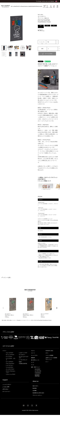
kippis (20, 361)
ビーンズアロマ (9, 361)
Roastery (19, 320)
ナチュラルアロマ (10, 363)
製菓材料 (33, 357)
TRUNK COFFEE (23, 363)
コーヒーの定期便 (49, 355)
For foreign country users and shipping (45, 1)
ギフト (47, 353)
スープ (32, 362)
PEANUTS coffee (49, 350)
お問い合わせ (5, 389)
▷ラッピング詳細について (44, 180)
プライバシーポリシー (37, 395)
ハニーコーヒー (9, 365)
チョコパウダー (34, 355)
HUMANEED (38, 372)
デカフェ (33, 350)
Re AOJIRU (37, 369)
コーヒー (14, 320)
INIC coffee (4, 320)
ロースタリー (22, 354)
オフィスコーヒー (6, 391)
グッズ (32, 364)
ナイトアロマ (9, 356)
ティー (47, 361)
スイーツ (33, 353)
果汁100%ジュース (35, 360)
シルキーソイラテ (23, 352)
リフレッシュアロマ (10, 374)
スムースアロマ (9, 352)
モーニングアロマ (10, 354)
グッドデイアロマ (10, 369)
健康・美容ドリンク (35, 367)
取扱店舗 (34, 388)
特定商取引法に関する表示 (38, 392)
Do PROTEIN (38, 371)
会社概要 (34, 390)
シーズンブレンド (23, 359)
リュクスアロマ (9, 367)
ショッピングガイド (7, 384)
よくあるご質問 (6, 386)
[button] (3, 308)
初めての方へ (35, 385)
